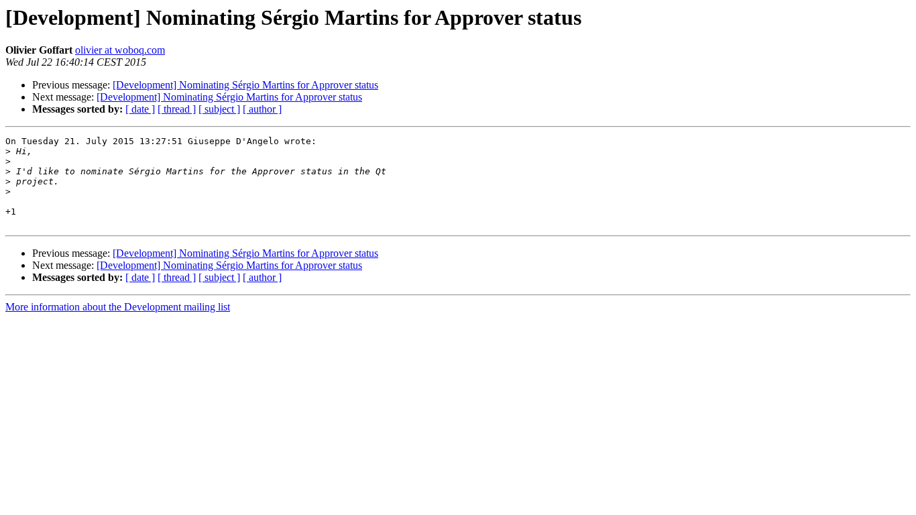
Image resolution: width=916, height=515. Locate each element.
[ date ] (140, 109)
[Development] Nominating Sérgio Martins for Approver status (245, 85)
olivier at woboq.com (120, 50)
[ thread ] (177, 109)
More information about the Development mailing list (117, 306)
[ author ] (262, 109)
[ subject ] (219, 109)
